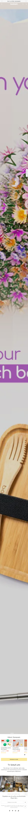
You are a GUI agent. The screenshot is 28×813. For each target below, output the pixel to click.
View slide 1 (12, 732)
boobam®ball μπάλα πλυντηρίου (6, 748)
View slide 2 (16, 732)
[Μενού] (1, 4)
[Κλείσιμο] (25, 794)
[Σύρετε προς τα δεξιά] (26, 1)
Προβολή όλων (14, 759)
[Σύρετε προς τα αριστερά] (2, 1)
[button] (23, 4)
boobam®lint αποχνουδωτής (16, 748)
